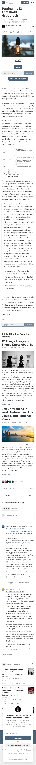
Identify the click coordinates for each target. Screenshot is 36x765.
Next (29, 495)
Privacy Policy (24, 754)
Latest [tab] (9, 664)
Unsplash (18, 61)
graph (4, 126)
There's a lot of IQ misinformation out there (13, 675)
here (25, 274)
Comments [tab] (6, 508)
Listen (32, 26)
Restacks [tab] (14, 508)
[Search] (32, 664)
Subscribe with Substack (19, 745)
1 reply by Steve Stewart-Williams (18, 583)
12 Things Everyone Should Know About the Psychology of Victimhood (13, 690)
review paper (24, 181)
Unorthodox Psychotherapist (15, 526)
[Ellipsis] (33, 526)
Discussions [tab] (16, 664)
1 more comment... (7, 654)
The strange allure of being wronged (10, 696)
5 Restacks (24, 482)
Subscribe (25, 3)
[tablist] (10, 509)
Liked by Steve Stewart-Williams (16, 528)
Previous (7, 495)
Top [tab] (4, 664)
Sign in (32, 3)
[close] (30, 707)
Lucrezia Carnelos (19, 59)
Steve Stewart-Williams (13, 25)
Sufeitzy (8, 589)
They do (25, 199)
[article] (18, 676)
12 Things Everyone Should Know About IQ (12, 671)
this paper (19, 279)
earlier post (20, 88)
